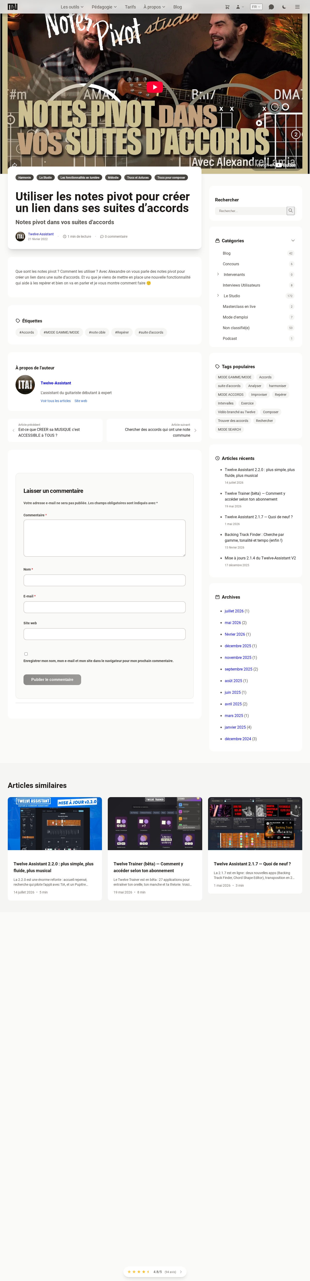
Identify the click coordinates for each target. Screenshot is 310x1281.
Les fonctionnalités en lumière (80, 177)
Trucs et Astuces (138, 177)
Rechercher (264, 420)
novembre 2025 (238, 657)
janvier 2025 (235, 727)
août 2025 (233, 680)
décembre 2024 (238, 738)
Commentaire (35, 515)
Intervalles (225, 403)
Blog (177, 7)
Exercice (247, 403)
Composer (271, 412)
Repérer (281, 394)
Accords (265, 377)
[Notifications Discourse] (271, 7)
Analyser (254, 385)
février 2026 (235, 634)
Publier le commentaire (52, 680)
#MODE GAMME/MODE (61, 332)
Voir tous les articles (56, 400)
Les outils (70, 7)
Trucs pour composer (171, 177)
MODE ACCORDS (230, 394)
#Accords (26, 332)
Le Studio (45, 177)
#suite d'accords (151, 332)
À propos (152, 7)
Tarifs (130, 7)
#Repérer (122, 332)
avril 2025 (233, 703)
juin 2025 (233, 692)
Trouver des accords (233, 420)
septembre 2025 (238, 668)
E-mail (29, 596)
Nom (28, 569)
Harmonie (24, 177)
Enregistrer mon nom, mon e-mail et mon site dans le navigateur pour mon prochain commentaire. (98, 660)
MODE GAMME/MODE (234, 377)
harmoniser (277, 385)
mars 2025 (234, 715)
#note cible (97, 332)
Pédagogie (102, 7)
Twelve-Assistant (41, 234)
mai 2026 (233, 622)
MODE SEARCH (229, 429)
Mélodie (113, 177)
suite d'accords (229, 385)
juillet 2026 (234, 610)
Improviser (259, 394)
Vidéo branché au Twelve (236, 412)
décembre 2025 (238, 645)
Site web (81, 400)
